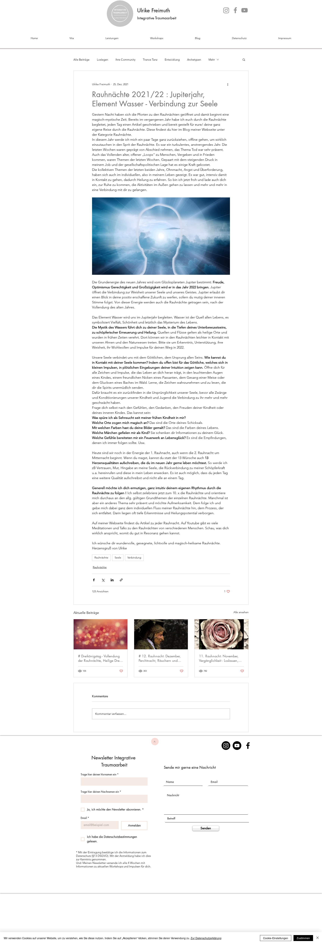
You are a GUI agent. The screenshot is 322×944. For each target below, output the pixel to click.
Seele (118, 557)
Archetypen (194, 59)
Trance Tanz (150, 59)
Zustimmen (303, 938)
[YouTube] (244, 10)
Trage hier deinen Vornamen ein (100, 774)
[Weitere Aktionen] (227, 84)
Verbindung (134, 557)
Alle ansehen (241, 612)
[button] (244, 59)
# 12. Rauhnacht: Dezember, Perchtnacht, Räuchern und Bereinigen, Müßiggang (160, 658)
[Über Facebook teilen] (94, 580)
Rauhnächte (101, 557)
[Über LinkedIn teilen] (112, 580)
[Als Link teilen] (121, 580)
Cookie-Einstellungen (275, 938)
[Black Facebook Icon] (248, 745)
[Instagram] (226, 10)
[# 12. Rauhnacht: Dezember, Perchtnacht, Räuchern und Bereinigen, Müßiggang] (161, 634)
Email (85, 817)
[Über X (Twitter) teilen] (103, 580)
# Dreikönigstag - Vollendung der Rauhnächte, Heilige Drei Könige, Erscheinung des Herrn (99, 658)
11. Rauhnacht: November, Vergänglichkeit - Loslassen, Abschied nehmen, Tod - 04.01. (219, 658)
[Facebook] (235, 10)
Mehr (212, 59)
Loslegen (102, 59)
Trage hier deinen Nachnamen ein (101, 791)
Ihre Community (125, 59)
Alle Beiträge (81, 59)
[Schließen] (317, 938)
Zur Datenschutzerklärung (206, 938)
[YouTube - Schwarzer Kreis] (237, 745)
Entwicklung (172, 59)
